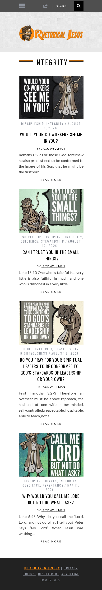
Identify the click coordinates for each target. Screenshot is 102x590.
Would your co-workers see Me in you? (51, 137)
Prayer (61, 349)
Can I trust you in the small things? (51, 255)
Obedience (29, 241)
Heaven (51, 481)
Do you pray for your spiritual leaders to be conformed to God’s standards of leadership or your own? (51, 369)
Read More (51, 179)
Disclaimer (48, 574)
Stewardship (52, 241)
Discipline (53, 237)
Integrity (55, 124)
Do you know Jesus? (42, 568)
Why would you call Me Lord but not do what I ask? (51, 499)
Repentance (53, 485)
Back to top (50, 579)
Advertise (70, 574)
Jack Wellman (53, 148)
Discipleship (32, 124)
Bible (28, 349)
